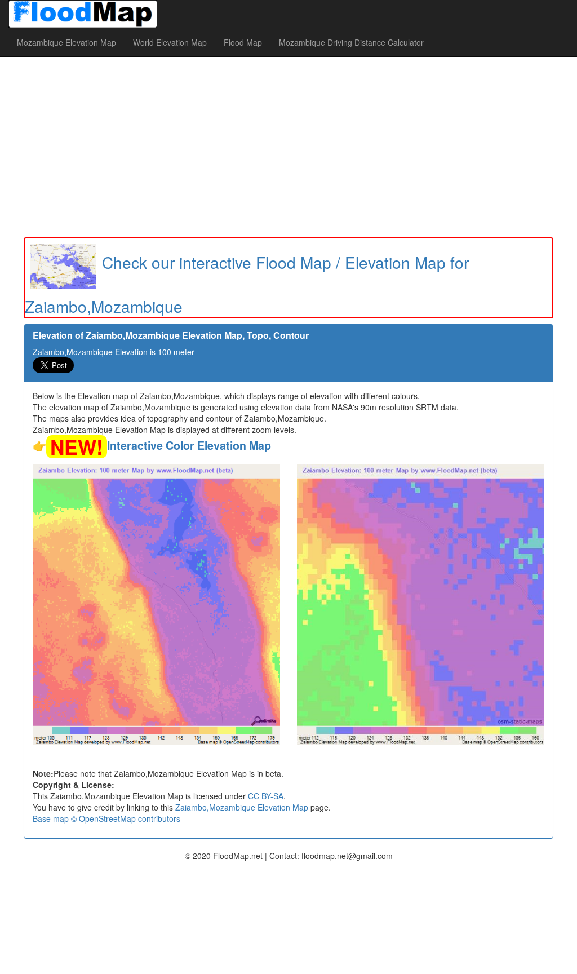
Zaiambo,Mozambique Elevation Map (241, 807)
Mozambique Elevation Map (66, 42)
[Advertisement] (288, 147)
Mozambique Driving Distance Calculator (351, 42)
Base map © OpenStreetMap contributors (106, 818)
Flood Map (243, 42)
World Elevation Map (170, 42)
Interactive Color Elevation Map (189, 445)
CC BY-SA (265, 796)
